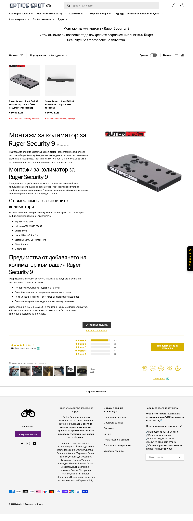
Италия (73, 463)
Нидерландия (82, 466)
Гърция (76, 460)
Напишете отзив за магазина (167, 346)
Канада (71, 453)
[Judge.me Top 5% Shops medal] (178, 368)
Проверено (159, 378)
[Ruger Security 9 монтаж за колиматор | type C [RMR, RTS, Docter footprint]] (24, 80)
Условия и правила (114, 451)
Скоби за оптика (42, 19)
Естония (63, 456)
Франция (86, 456)
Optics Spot (19, 504)
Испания (76, 473)
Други (61, 19)
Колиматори (76, 13)
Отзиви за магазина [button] (96, 330)
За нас (107, 434)
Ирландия (63, 463)
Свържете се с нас (28, 434)
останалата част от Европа (72, 480)
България (62, 453)
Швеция (86, 473)
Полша (74, 470)
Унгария (85, 460)
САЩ (90, 480)
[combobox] (111, 5)
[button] (190, 258)
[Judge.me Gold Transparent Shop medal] (161, 368)
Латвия (82, 463)
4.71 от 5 (30, 345)
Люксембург (67, 466)
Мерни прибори (99, 13)
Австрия (80, 449)
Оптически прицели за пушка (143, 13)
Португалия (85, 470)
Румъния (65, 473)
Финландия (75, 456)
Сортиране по (38, 55)
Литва (90, 463)
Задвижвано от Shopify (34, 504)
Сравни (144, 55)
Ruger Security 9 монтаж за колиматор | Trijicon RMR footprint (59, 104)
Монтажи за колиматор (49, 13)
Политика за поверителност (118, 445)
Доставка (109, 428)
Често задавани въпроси (117, 439)
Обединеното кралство (82, 477)
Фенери (119, 13)
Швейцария (63, 477)
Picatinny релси (17, 19)
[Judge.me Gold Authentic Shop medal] (153, 368)
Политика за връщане (115, 417)
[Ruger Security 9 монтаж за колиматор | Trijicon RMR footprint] (60, 80)
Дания (91, 453)
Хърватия (81, 453)
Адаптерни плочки (19, 13)
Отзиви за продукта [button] (97, 324)
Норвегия (64, 470)
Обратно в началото (96, 391)
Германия (66, 460)
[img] (25, 345)
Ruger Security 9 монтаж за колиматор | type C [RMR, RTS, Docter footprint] (23, 104)
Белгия (90, 449)
